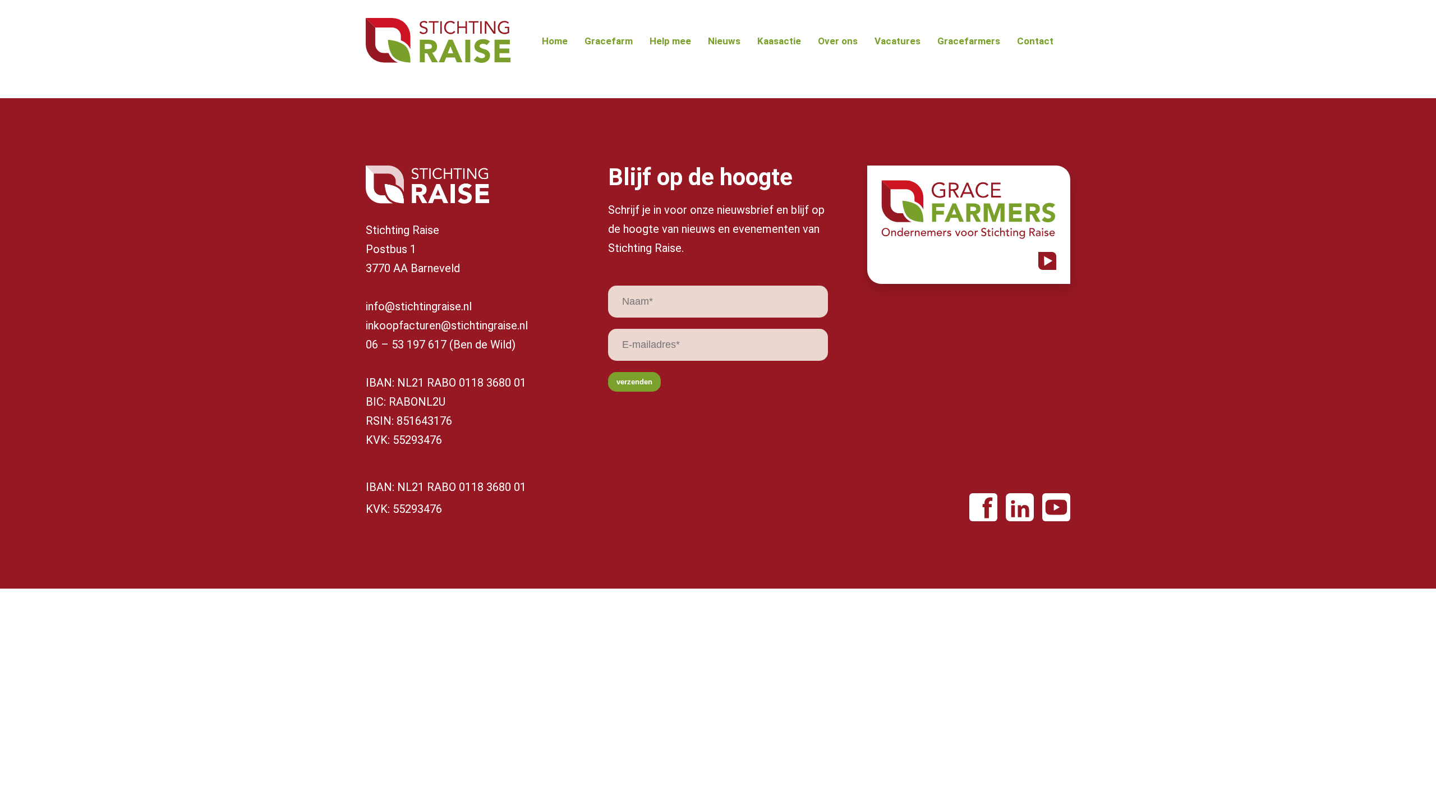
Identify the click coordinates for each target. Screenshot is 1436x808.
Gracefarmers (968, 41)
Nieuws (724, 41)
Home (555, 41)
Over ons (838, 41)
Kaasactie (779, 41)
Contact (1035, 41)
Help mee (670, 41)
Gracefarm (608, 41)
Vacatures (897, 41)
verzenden (634, 382)
